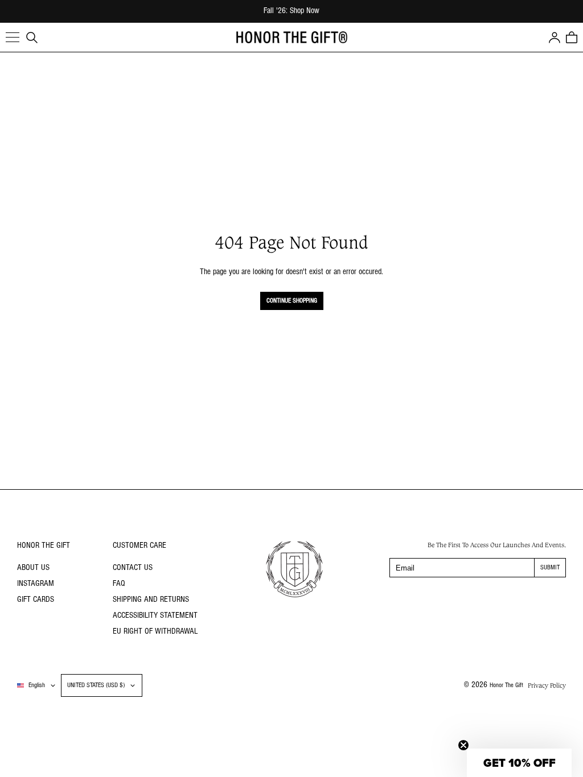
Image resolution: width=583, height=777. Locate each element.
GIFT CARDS (35, 600)
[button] (12, 37)
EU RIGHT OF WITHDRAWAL (155, 631)
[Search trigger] (32, 37)
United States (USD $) (96, 685)
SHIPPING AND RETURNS (151, 600)
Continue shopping (291, 301)
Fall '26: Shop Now (291, 11)
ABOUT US (33, 568)
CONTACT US (133, 568)
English (36, 685)
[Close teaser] (463, 745)
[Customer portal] (554, 37)
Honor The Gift (506, 685)
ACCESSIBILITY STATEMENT (155, 615)
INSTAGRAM (35, 584)
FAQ (119, 584)
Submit (550, 568)
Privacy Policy (547, 685)
